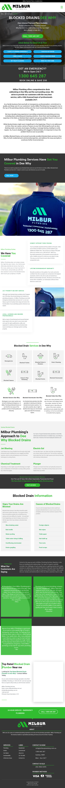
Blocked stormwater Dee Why (32, 397)
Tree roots (42, 543)
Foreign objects (44, 525)
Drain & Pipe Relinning (25, 378)
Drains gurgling (10, 547)
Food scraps (43, 547)
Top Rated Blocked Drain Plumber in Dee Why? (14, 672)
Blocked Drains (8, 13)
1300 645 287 (32, 75)
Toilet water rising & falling (14, 538)
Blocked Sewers (9, 380)
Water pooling (10, 534)
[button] (62, 7)
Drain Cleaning (56, 362)
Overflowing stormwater (13, 543)
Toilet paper (43, 534)
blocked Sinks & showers (40, 363)
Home (2, 13)
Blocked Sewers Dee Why (11, 397)
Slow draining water (12, 525)
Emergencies (9, 361)
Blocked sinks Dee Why (53, 396)
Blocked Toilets (24, 362)
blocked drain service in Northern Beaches (32, 477)
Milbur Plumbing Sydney (8, 249)
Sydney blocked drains (8, 427)
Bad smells (9, 529)
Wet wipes (42, 529)
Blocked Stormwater (56, 378)
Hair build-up (43, 538)
